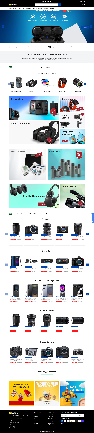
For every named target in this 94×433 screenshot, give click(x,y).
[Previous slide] (3, 26)
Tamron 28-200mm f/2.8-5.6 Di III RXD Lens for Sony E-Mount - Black (62, 328)
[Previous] (6, 234)
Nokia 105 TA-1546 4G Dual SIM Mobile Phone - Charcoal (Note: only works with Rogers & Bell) (16, 299)
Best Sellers (45, 8)
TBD (14, 420)
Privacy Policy (50, 418)
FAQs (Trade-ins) (37, 420)
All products (52, 8)
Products (36, 416)
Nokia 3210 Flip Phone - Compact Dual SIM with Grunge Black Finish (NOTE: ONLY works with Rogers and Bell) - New (62, 299)
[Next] (87, 234)
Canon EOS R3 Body (59, 359)
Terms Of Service (51, 420)
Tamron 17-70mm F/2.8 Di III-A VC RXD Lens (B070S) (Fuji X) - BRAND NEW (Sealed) (77, 328)
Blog (81, 1)
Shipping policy (51, 414)
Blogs (35, 421)
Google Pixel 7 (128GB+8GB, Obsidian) (76, 299)
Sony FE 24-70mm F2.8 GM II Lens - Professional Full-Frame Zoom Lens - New (77, 237)
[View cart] (84, 5)
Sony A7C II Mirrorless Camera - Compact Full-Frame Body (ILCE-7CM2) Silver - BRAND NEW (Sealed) (62, 237)
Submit (80, 415)
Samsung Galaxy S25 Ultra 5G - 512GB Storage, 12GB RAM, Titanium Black (31, 299)
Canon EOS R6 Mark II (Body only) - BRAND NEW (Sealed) (31, 237)
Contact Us (34, 8)
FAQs (84, 1)
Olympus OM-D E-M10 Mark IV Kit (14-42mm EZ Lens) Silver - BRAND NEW (77, 360)
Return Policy (50, 416)
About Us (40, 8)
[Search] (59, 4)
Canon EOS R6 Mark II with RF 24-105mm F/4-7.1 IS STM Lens (16, 360)
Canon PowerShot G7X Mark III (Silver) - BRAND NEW (31, 360)
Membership (28, 8)
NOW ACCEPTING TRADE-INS (47, 1)
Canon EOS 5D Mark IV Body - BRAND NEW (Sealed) (46, 360)
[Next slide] (91, 26)
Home (10, 8)
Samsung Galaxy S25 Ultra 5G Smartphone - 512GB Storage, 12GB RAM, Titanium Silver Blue (46, 299)
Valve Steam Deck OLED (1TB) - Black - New (46, 269)
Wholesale (15, 8)
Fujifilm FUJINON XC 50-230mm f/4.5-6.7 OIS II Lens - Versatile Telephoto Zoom (16, 237)
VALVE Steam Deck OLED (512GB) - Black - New (62, 269)
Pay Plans (36, 423)
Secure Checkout (51, 421)
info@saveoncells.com (34, 47)
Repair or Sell (21, 8)
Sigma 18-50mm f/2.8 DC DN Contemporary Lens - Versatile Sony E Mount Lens (46, 237)
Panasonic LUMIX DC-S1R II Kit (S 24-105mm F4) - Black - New (77, 269)
